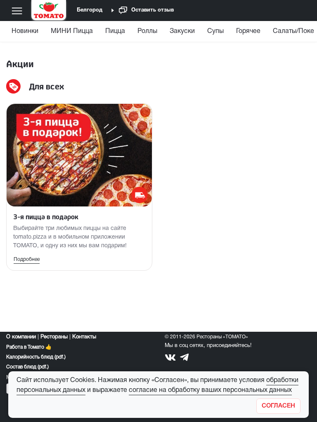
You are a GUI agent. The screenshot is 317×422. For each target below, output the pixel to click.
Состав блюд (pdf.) (27, 367)
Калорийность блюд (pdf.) (36, 357)
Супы (215, 31)
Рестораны (54, 337)
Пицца (115, 31)
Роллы (147, 31)
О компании (21, 337)
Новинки (25, 31)
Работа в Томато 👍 (29, 347)
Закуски (182, 31)
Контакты (84, 337)
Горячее (248, 31)
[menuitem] (26, 33)
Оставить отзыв (152, 10)
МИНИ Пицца (72, 31)
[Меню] (17, 10)
